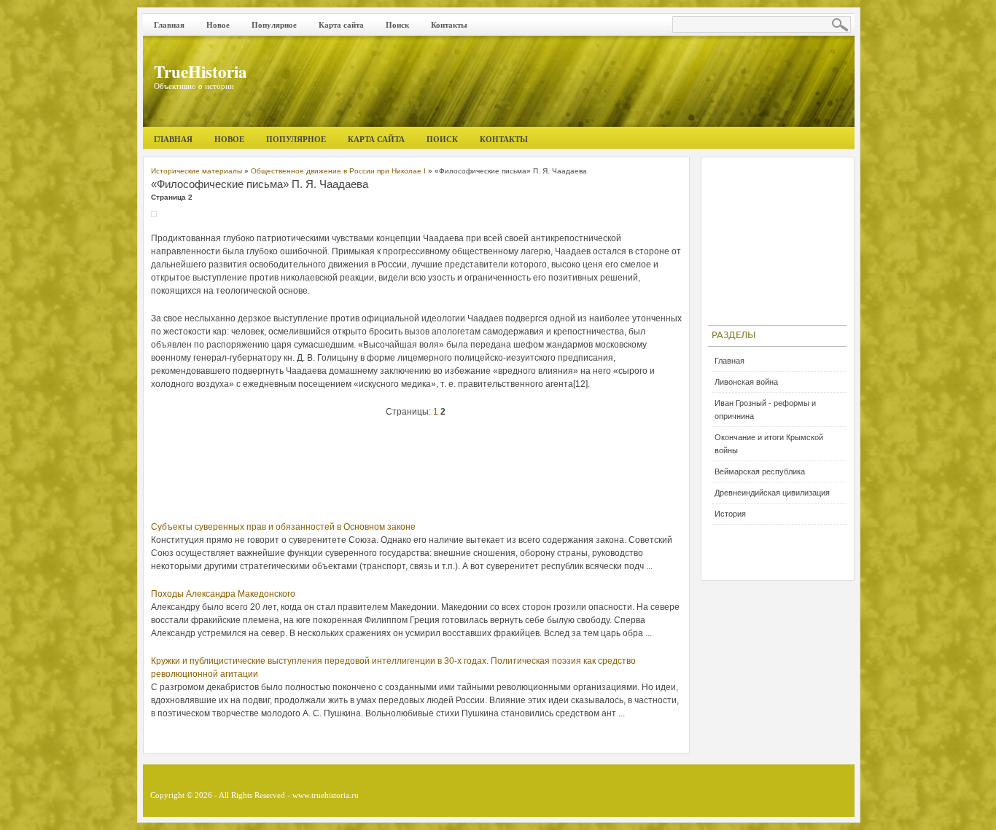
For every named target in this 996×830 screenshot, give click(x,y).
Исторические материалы (196, 171)
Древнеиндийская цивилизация (772, 492)
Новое (218, 24)
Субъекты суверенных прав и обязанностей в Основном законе (283, 527)
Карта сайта (341, 24)
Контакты (449, 24)
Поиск (397, 24)
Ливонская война (746, 381)
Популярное (274, 24)
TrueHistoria (200, 71)
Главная (169, 24)
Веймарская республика (760, 471)
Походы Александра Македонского (223, 594)
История (730, 513)
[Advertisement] (416, 473)
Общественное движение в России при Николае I (338, 171)
